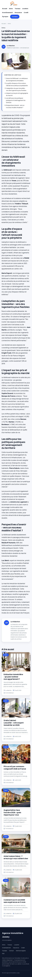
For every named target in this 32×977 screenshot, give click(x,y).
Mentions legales (21, 950)
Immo (11, 8)
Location (25, 8)
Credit (26, 12)
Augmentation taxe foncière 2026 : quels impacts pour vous (12, 812)
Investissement (7, 12)
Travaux (17, 8)
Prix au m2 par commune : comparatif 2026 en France (15, 767)
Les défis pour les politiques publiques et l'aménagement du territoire (15, 100)
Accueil (4, 8)
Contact (15, 17)
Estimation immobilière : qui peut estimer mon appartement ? (13, 676)
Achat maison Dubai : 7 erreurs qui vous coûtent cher (16, 857)
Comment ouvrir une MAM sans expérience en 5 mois (14, 901)
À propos (5, 16)
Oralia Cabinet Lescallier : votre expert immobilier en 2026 (14, 722)
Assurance (18, 12)
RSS (3, 953)
